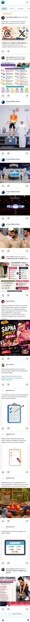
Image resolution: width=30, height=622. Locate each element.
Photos (21, 8)
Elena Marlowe (10, 17)
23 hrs (7, 103)
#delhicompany (5, 376)
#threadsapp (9, 23)
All (5, 8)
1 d (6, 260)
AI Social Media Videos (13, 101)
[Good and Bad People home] (3, 2)
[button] (28, 620)
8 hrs (7, 60)
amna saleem (10, 57)
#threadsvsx (16, 23)
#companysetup (18, 378)
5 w (7, 18)
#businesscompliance (7, 378)
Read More (4, 319)
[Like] (15, 52)
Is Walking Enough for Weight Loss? (17, 258)
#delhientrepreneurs (6, 380)
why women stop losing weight (15, 59)
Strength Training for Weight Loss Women (16, 571)
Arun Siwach (10, 364)
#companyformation (15, 376)
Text (12, 8)
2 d (6, 302)
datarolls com (10, 390)
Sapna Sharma (10, 301)
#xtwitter (22, 23)
